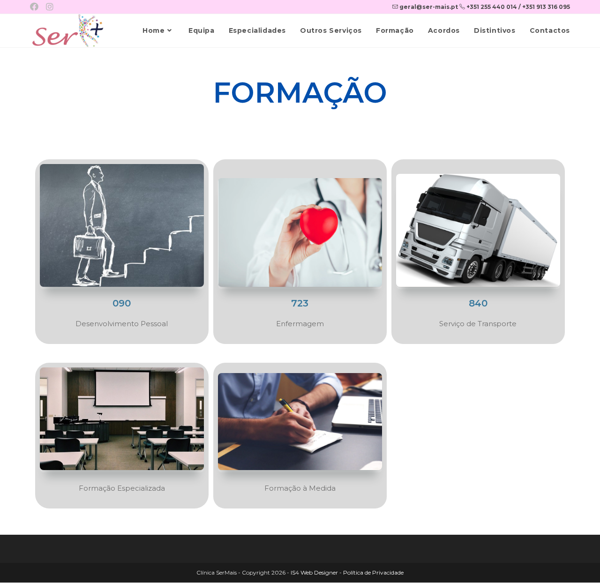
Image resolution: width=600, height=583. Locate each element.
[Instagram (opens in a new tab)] (49, 7)
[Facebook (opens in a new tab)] (36, 7)
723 (299, 303)
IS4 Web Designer (314, 572)
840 (478, 303)
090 (121, 303)
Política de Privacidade (373, 572)
